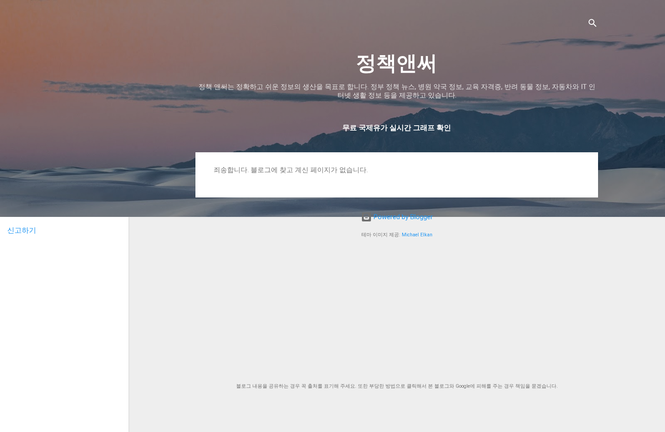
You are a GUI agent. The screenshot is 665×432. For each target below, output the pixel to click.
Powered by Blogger (402, 217)
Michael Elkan (417, 235)
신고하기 (21, 230)
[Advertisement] (396, 311)
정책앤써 (396, 63)
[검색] (592, 24)
